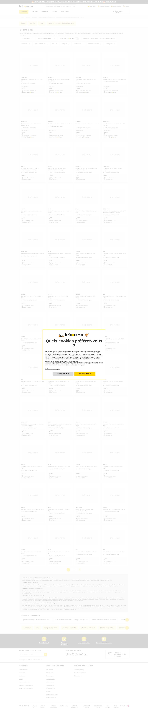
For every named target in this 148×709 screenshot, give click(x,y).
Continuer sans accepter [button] (52, 368)
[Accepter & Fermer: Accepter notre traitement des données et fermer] (84, 374)
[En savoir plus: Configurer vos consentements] (63, 374)
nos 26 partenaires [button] (65, 351)
